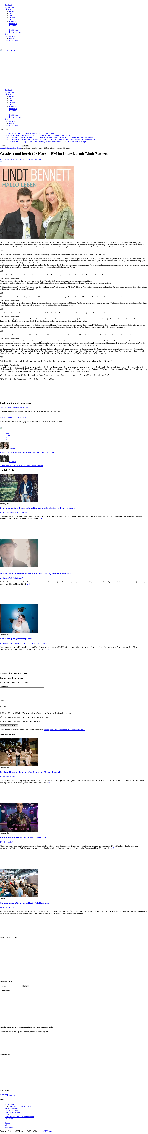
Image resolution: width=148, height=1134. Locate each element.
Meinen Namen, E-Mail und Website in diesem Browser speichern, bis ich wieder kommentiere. (37, 713)
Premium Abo (10, 36)
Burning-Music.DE (17, 159)
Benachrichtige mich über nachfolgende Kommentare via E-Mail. (26, 717)
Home (7, 3)
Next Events (13, 30)
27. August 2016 (6, 578)
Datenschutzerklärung (13, 1113)
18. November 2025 (7, 777)
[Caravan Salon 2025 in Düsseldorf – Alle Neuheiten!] (19, 896)
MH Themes (47, 1131)
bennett (7, 433)
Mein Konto (9, 1119)
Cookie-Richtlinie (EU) (13, 40)
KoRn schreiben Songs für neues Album (14, 407)
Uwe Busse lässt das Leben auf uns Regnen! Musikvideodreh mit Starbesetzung (37, 508)
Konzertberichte (15, 32)
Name (2, 700)
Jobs (6, 1125)
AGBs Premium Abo (12, 1104)
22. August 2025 (6, 907)
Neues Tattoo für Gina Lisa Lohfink (13, 418)
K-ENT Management (8, 1095)
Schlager (37, 159)
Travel (11, 15)
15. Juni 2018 (5, 159)
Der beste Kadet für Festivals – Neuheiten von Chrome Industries (30, 772)
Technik (12, 17)
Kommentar (4, 686)
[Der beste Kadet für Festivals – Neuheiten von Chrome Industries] (19, 766)
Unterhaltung (9, 7)
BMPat (13, 512)
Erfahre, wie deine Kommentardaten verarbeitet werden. (64, 730)
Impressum (9, 1127)
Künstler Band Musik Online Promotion (19, 1117)
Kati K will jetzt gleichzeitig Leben (16, 638)
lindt (6, 439)
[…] (40, 518)
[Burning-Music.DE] (8, 50)
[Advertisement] (74, 69)
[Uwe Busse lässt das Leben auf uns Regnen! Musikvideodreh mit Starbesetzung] (19, 501)
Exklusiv (8, 19)
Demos (7, 1123)
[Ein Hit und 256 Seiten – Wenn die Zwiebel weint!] (19, 831)
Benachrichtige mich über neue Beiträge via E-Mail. (22, 721)
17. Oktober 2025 (6, 842)
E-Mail (2, 707)
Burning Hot (9, 5)
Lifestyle (8, 9)
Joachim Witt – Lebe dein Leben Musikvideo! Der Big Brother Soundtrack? (36, 573)
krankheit (8, 435)
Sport (11, 13)
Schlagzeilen (17, 578)
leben (7, 437)
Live (6, 28)
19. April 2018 (5, 512)
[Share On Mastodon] (1, 163)
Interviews (13, 24)
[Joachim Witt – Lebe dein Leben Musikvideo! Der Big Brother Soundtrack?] (19, 567)
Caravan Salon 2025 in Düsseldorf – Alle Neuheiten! (24, 903)
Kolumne (12, 26)
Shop (6, 34)
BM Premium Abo (11, 1108)
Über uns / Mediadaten (13, 1121)
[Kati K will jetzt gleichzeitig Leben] (19, 632)
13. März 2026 (5, 643)
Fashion (12, 11)
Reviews (12, 22)
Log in (11, 38)
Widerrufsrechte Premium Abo (20, 1106)
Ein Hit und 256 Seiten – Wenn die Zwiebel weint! (23, 837)
